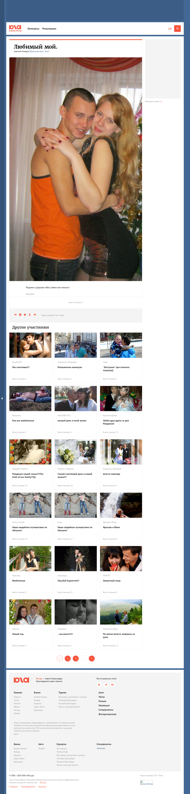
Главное (18, 692)
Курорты (61, 744)
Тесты (102, 696)
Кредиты (37, 703)
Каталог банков (40, 697)
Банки (37, 692)
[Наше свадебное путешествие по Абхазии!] (30, 505)
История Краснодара (67, 703)
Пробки (17, 713)
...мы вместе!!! (65, 633)
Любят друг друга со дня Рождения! (116, 422)
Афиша (17, 707)
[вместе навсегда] (121, 452)
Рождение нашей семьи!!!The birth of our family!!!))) (27, 475)
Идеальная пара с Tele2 (39, 51)
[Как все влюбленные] (30, 398)
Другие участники (30, 327)
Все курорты (62, 748)
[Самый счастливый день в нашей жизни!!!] (76, 452)
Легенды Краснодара (67, 700)
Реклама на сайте (152, 101)
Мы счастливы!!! (20, 367)
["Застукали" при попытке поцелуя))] (121, 345)
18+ (170, 28)
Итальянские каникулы (70, 367)
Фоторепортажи (107, 714)
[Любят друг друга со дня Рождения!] (121, 398)
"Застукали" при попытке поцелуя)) (116, 369)
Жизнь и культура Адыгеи (69, 707)
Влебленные (18, 580)
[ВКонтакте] (99, 684)
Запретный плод (111, 580)
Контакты (42, 786)
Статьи (16, 700)
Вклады (37, 700)
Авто (101, 692)
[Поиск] (177, 28)
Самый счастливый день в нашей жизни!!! (75, 475)
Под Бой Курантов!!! (68, 580)
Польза (102, 701)
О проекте (13, 786)
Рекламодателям (28, 786)
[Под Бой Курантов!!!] (76, 558)
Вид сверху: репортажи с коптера (73, 697)
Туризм (62, 692)
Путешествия (62, 752)
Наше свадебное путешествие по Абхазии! (29, 529)
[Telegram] (105, 684)
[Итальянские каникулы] (76, 345)
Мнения (17, 703)
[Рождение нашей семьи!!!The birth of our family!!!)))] (30, 452)
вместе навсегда (111, 473)
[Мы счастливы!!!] (30, 345)
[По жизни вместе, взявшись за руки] (121, 612)
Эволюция (104, 705)
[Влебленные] (30, 558)
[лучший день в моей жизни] (76, 398)
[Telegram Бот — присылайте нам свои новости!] (112, 684)
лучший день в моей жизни (72, 420)
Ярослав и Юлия (111, 527)
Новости (17, 697)
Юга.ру (39, 678)
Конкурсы (33, 28)
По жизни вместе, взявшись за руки (119, 635)
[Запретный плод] (121, 558)
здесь (16, 734)
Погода (17, 710)
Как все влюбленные (23, 420)
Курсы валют (39, 707)
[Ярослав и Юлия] (121, 505)
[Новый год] (30, 612)
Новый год (17, 633)
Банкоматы (38, 710)
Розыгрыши (49, 28)
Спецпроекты (106, 709)
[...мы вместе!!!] (76, 612)
